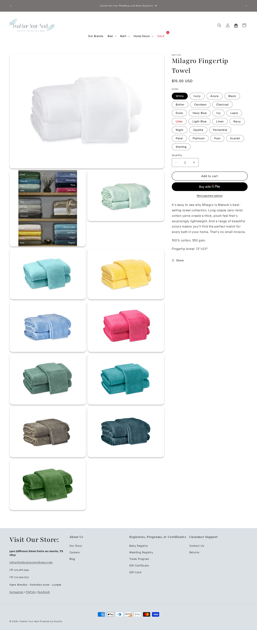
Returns (194, 552)
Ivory (197, 95)
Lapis (234, 112)
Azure (214, 95)
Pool (217, 138)
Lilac (179, 121)
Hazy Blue (200, 112)
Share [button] (180, 260)
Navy (237, 121)
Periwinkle (220, 129)
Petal (179, 138)
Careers (74, 552)
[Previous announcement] (11, 5)
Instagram (16, 592)
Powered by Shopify (51, 621)
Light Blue (199, 121)
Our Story (75, 545)
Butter (180, 104)
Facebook (43, 592)
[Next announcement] (246, 5)
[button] (111, 36)
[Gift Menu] (236, 25)
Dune (179, 112)
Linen (220, 121)
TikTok (31, 592)
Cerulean (200, 104)
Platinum (199, 138)
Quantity (177, 154)
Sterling (181, 146)
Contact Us (196, 545)
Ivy (218, 112)
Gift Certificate (139, 565)
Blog (72, 558)
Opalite (198, 129)
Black (232, 95)
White (180, 95)
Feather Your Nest (29, 621)
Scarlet (235, 138)
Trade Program (139, 558)
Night (179, 129)
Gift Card (135, 572)
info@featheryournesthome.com (31, 562)
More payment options (210, 195)
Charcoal (222, 104)
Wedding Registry (141, 552)
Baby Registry (138, 545)
